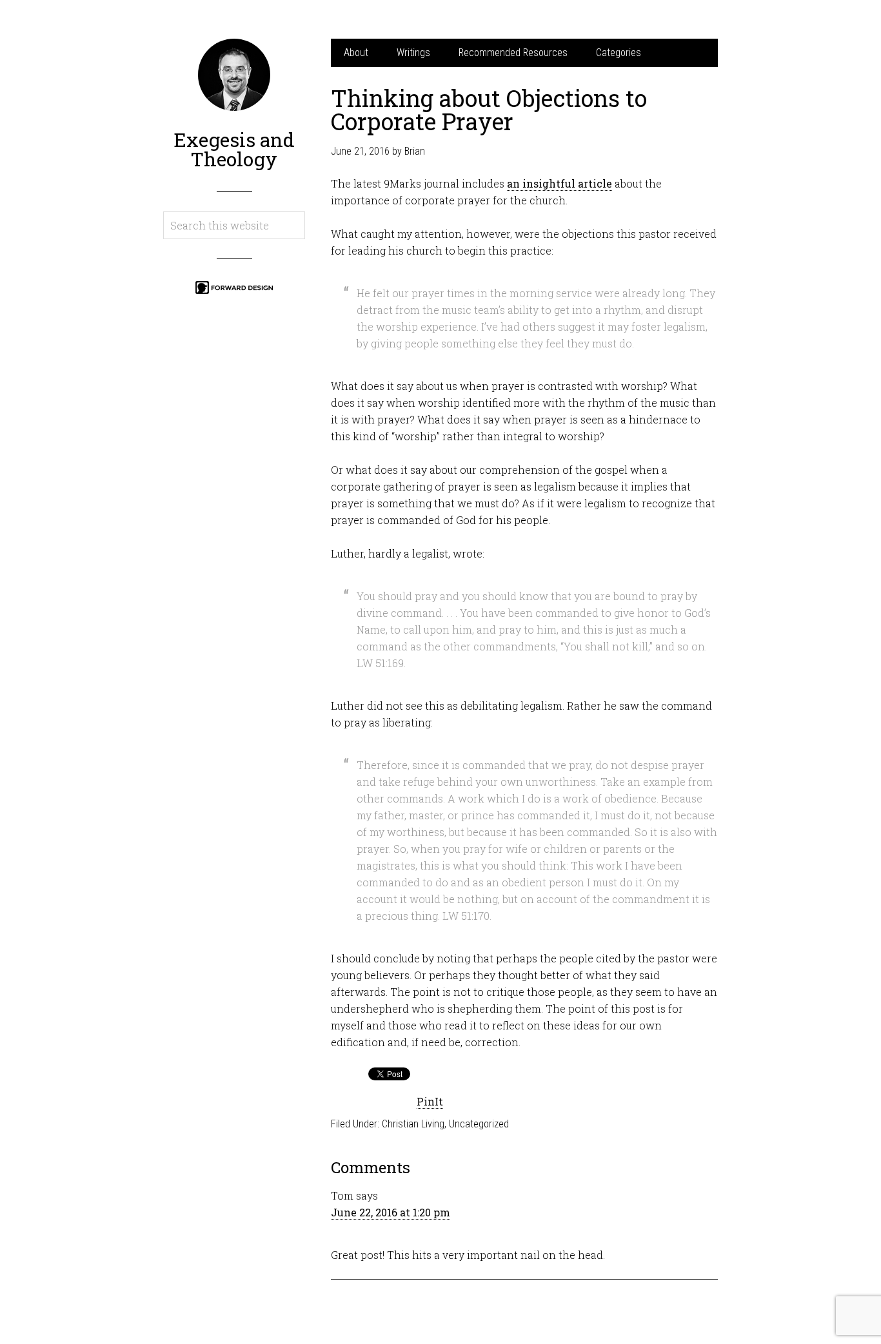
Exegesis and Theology (234, 149)
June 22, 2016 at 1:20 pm (390, 1212)
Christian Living (413, 1124)
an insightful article (559, 183)
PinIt (430, 1101)
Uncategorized (479, 1124)
